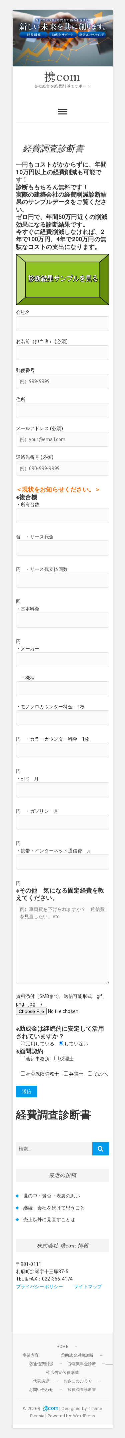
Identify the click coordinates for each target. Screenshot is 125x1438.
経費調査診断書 (82, 1389)
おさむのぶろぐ (78, 1381)
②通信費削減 (41, 1364)
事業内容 (31, 1355)
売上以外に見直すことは (49, 1219)
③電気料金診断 (82, 1364)
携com (62, 77)
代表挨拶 (41, 1381)
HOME (62, 1346)
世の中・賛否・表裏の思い (51, 1195)
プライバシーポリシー (39, 1286)
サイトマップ (88, 1286)
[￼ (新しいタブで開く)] (62, 257)
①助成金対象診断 (77, 1355)
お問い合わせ (41, 1389)
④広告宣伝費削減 (62, 1372)
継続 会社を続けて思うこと (54, 1207)
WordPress (84, 1415)
